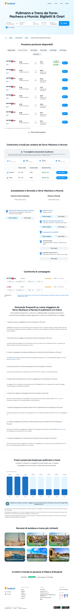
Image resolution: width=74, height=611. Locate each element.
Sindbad (62, 295)
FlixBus (19, 295)
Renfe (22, 286)
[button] (17, 23)
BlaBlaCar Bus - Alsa (22, 296)
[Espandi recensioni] (66, 280)
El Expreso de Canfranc (54, 295)
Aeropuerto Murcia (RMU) (50, 232)
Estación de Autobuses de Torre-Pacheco (21, 210)
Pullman (11, 172)
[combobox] (10, 23)
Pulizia (30, 281)
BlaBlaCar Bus (28, 295)
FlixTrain (34, 295)
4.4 (13, 281)
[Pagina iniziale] (6, 38)
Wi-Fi (39, 281)
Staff (10, 281)
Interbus (23, 278)
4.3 (23, 281)
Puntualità (20, 281)
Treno (10, 177)
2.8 (41, 281)
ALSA (37, 295)
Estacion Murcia (48, 210)
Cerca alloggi (11, 27)
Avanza (66, 295)
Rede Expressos (44, 295)
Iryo (40, 295)
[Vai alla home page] (10, 3)
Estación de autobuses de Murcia (53, 221)
